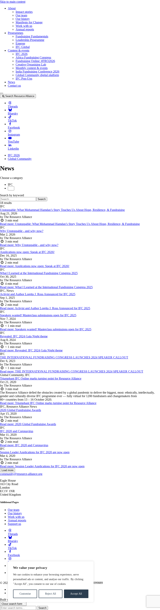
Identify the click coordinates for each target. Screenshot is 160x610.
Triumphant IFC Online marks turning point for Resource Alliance (40, 378)
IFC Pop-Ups (24, 78)
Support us (14, 524)
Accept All (76, 593)
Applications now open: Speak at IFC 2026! (27, 252)
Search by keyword (12, 195)
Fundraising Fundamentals (32, 36)
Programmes (15, 33)
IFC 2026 (22, 54)
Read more (70, 224)
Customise (25, 593)
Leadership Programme (30, 40)
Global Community (20, 158)
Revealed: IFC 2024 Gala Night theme (24, 336)
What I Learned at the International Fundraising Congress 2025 (39, 273)
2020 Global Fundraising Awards (20, 410)
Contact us (14, 85)
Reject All (50, 593)
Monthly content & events (32, 68)
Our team (21, 15)
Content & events (18, 50)
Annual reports (25, 29)
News (11, 82)
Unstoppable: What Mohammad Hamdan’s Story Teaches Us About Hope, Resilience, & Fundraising (62, 210)
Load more (7, 470)
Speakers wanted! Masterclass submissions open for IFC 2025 (38, 315)
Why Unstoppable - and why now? (21, 231)
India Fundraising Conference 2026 (37, 71)
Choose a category (11, 178)
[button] (1, 93)
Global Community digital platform (37, 75)
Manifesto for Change (29, 22)
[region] (51, 581)
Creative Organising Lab (31, 64)
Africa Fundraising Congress (33, 57)
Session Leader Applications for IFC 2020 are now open (34, 452)
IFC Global (23, 47)
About (12, 8)
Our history (23, 18)
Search (42, 199)
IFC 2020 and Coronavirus (16, 431)
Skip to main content (12, 1)
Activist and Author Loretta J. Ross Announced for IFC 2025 (37, 294)
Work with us (24, 26)
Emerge (20, 43)
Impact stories (24, 11)
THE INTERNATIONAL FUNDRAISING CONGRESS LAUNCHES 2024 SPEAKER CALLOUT (64, 357)
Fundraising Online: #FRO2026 (35, 61)
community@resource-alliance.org (21, 474)
